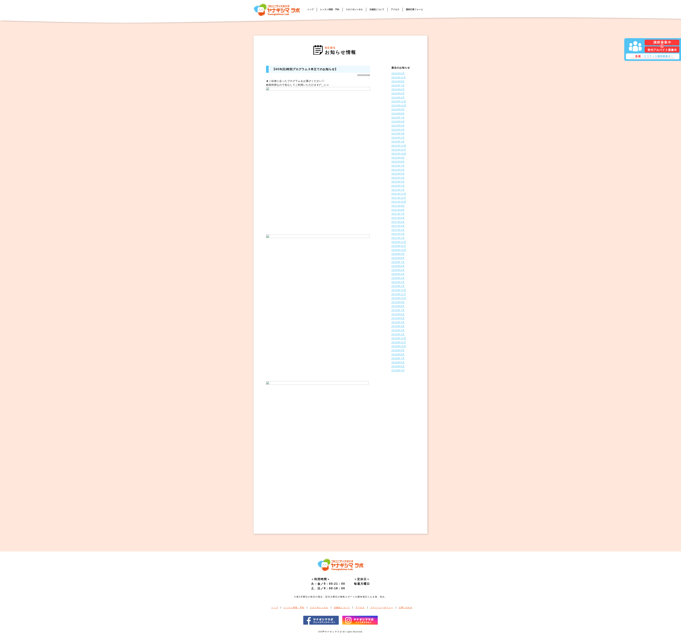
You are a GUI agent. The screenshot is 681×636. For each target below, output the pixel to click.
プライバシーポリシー (381, 608)
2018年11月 (398, 342)
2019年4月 (398, 322)
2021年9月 (398, 205)
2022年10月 (398, 153)
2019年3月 (398, 326)
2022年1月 (398, 190)
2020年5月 (398, 270)
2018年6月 (398, 362)
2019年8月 (398, 306)
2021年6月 (398, 218)
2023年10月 (398, 105)
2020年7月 (398, 262)
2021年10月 (398, 201)
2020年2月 (398, 282)
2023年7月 (398, 117)
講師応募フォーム (414, 9)
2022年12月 (398, 145)
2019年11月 (398, 294)
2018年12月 (398, 338)
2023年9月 (398, 109)
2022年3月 (398, 181)
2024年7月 (398, 85)
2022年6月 (398, 169)
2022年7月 (398, 165)
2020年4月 (398, 274)
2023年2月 (398, 137)
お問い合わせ (406, 608)
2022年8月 (398, 161)
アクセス (395, 9)
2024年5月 (398, 93)
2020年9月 (398, 254)
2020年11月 (398, 246)
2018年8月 (398, 354)
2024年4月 (398, 97)
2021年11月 (398, 197)
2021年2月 (398, 234)
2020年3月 (398, 278)
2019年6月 (398, 314)
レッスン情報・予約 (329, 9)
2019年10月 (398, 298)
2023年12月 (398, 101)
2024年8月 (398, 81)
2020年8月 (398, 258)
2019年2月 (398, 330)
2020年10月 (398, 250)
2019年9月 (398, 302)
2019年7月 (398, 310)
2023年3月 (398, 133)
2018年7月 (398, 358)
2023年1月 (398, 141)
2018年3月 (398, 370)
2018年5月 (398, 366)
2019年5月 (398, 318)
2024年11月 (398, 77)
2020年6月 (398, 266)
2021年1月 (398, 238)
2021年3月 (398, 230)
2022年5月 (398, 173)
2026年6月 (398, 73)
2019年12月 (398, 290)
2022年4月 (398, 177)
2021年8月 (398, 210)
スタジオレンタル (354, 9)
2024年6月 (398, 89)
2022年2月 (398, 185)
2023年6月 (398, 121)
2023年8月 (398, 113)
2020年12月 (398, 242)
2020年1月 (398, 286)
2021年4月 (398, 226)
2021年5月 (398, 222)
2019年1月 (398, 334)
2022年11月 (398, 149)
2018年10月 (398, 346)
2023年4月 (398, 129)
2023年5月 (398, 125)
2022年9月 (398, 157)
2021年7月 (398, 213)
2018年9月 (398, 350)
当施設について (376, 9)
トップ (310, 9)
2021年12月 (398, 193)
